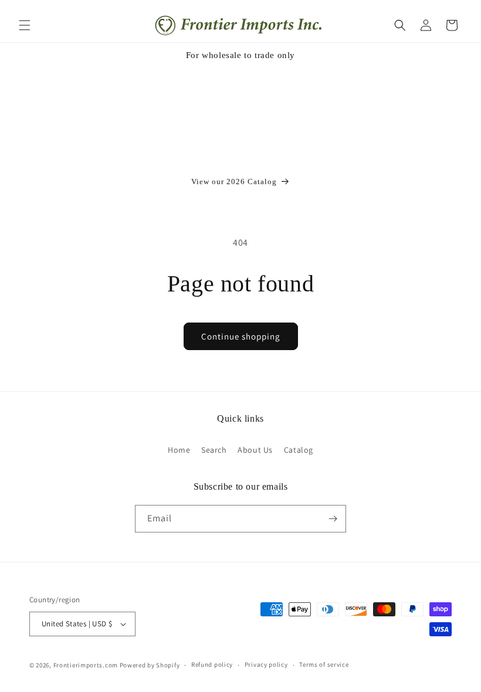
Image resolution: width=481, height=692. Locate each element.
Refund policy (212, 664)
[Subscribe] (332, 518)
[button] (25, 25)
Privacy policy (266, 664)
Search (214, 450)
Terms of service (323, 664)
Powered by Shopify (150, 665)
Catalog (298, 450)
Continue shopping (240, 336)
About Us (255, 450)
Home (179, 450)
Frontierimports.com (85, 665)
